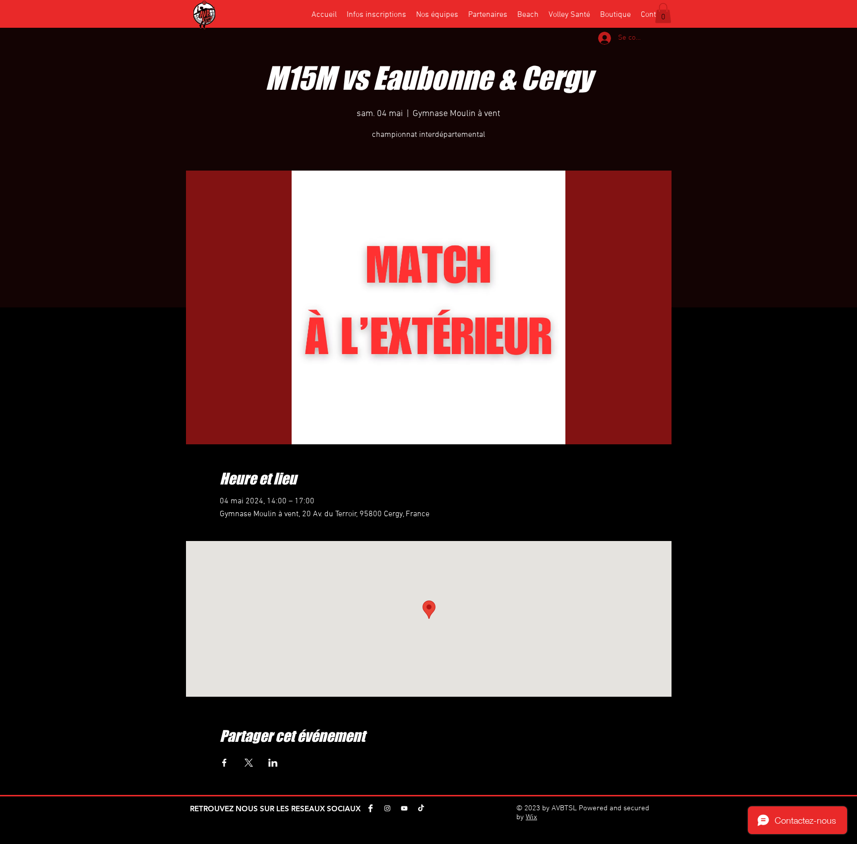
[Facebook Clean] (370, 808)
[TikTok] (421, 808)
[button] (663, 13)
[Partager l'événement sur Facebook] (224, 763)
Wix (531, 817)
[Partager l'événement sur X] (248, 763)
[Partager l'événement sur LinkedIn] (273, 763)
